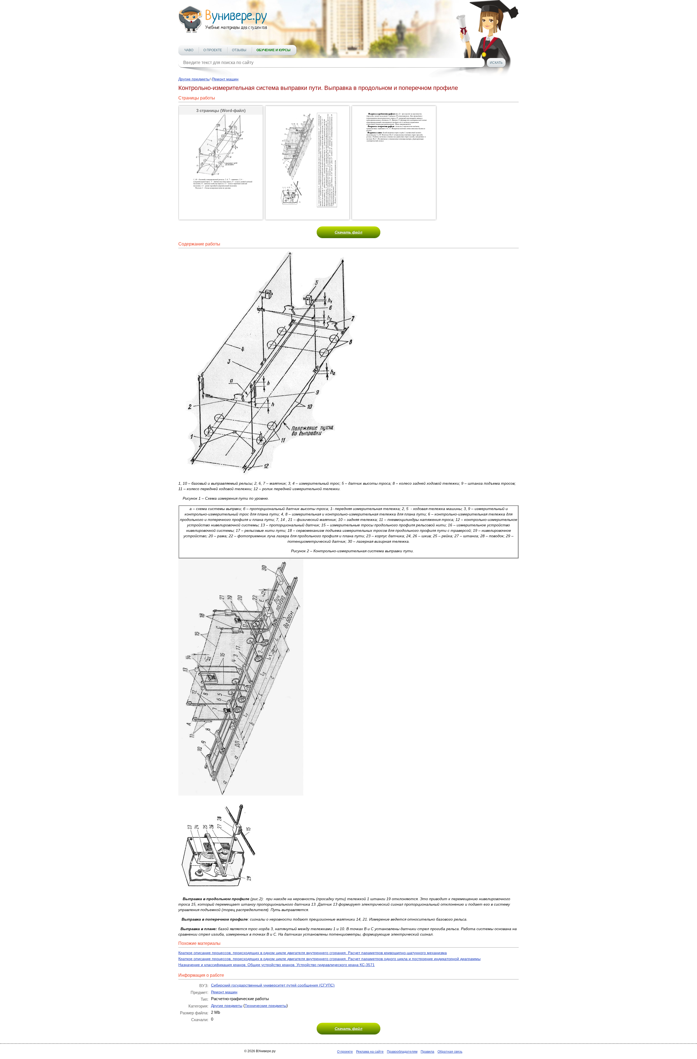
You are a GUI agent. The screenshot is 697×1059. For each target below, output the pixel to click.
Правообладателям (402, 1052)
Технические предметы (265, 1005)
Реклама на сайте (370, 1052)
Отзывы (239, 50)
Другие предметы (194, 79)
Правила (427, 1052)
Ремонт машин (225, 79)
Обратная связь (450, 1052)
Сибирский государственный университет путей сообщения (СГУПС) (273, 985)
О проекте (212, 50)
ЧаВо (188, 50)
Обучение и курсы (273, 50)
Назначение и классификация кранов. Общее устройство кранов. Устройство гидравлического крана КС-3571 (276, 965)
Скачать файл (348, 232)
